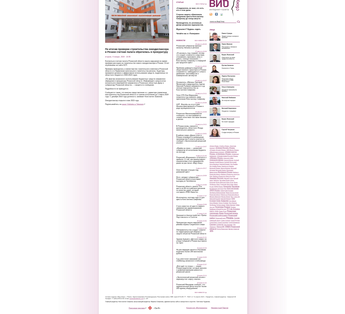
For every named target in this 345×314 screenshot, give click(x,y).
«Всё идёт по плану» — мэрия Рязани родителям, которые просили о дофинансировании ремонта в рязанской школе (191, 269)
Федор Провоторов (222, 229)
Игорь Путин (229, 182)
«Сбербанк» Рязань (223, 154)
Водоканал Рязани (225, 172)
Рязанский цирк (220, 218)
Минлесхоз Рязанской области (230, 194)
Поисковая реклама (137, 308)
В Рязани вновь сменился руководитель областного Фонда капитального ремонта (189, 128)
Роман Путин (222, 211)
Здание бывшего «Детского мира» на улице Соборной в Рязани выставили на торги (191, 241)
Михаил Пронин (225, 196)
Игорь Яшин (230, 184)
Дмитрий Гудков (228, 178)
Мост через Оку (235, 196)
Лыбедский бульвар (226, 190)
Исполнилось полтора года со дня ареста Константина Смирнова (190, 198)
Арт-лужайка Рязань (215, 166)
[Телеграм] (222, 15)
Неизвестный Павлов (219, 308)
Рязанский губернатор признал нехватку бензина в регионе (188, 47)
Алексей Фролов (228, 160)
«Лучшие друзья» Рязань (218, 150)
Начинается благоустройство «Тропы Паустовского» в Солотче (191, 216)
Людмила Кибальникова (217, 192)
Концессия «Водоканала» (196, 308)
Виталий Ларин (221, 170)
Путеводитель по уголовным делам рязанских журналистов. (189, 24)
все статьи (200, 4)
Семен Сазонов (225, 220)
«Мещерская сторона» (217, 152)
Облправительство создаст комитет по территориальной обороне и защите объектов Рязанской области (191, 232)
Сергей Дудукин (235, 220)
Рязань (229, 217)
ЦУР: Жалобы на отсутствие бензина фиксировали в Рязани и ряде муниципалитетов (189, 106)
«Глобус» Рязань (224, 146)
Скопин (213, 224)
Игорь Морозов (221, 182)
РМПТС (212, 211)
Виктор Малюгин (225, 168)
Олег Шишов (232, 201)
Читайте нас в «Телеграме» (188, 34)
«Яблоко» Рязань (216, 158)
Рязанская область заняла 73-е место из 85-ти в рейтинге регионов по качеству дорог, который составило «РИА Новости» (190, 189)
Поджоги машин (220, 205)
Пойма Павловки (230, 205)
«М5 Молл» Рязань (232, 150)
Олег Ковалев (222, 201)
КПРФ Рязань (218, 186)
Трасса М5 (220, 227)
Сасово (237, 218)
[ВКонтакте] (216, 15)
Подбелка (213, 205)
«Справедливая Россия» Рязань (227, 156)
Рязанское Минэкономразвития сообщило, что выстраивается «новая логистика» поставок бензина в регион (191, 116)
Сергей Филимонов (234, 222)
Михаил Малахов (215, 196)
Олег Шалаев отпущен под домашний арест (187, 171)
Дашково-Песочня (216, 178)
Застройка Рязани (225, 180)
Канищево (227, 186)
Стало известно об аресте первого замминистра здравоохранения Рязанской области (190, 208)
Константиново (233, 188)
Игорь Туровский (221, 184)
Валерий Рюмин (215, 168)
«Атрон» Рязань (214, 146)
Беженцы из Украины (228, 166)
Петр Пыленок (233, 203)
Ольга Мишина (214, 203)
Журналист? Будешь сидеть (188, 29)
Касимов (235, 186)
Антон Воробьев (214, 164)
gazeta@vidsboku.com (137, 298)
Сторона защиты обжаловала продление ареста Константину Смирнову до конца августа (189, 16)
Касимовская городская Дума (218, 188)
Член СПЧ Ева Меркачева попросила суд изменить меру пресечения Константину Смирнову (190, 97)
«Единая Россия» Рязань (225, 148)
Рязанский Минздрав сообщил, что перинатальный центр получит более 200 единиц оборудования (191, 286)
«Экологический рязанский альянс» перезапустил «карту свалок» (190, 278)
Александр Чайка (228, 158)
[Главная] (225, 16)
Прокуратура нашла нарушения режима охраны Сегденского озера (190, 223)
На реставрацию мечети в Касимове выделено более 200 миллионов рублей (191, 251)
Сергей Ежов (213, 222)
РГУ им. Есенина (233, 209)
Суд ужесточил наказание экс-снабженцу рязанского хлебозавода (191, 260)
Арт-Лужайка (234, 164)
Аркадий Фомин (224, 164)
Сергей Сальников (223, 222)
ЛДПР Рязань (215, 190)
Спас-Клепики (228, 224)
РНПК (216, 211)
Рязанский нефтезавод (218, 215)
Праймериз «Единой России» (218, 209)
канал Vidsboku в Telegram (133, 104)
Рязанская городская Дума (223, 212)
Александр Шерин (216, 160)
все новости (200, 40)
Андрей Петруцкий (230, 162)
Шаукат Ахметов (233, 229)
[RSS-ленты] (211, 15)
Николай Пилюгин (226, 198)
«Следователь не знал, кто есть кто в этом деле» (190, 9)
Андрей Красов (219, 162)
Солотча (220, 224)
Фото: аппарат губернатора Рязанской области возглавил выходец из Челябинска (188, 179)
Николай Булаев (215, 198)
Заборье (216, 180)
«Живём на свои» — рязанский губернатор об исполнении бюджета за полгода (191, 150)
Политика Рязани (222, 207)
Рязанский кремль (231, 213)
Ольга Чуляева (223, 203)
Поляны (233, 207)
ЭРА (211, 231)
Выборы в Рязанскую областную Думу (224, 176)
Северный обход (215, 220)
